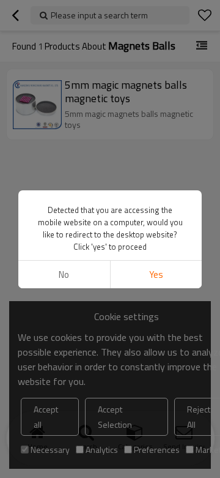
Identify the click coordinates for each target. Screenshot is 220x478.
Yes (156, 274)
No (64, 274)
